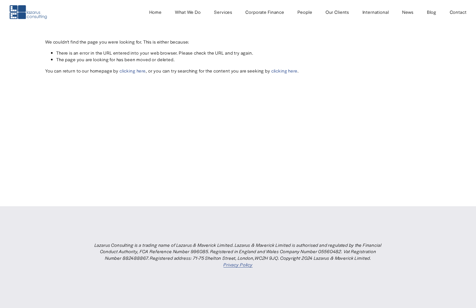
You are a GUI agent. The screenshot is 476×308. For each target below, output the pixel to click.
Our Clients (337, 12)
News (407, 12)
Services (223, 12)
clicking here (133, 71)
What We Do (188, 12)
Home (155, 12)
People (305, 12)
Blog (431, 12)
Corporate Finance (264, 12)
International (376, 12)
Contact (458, 12)
